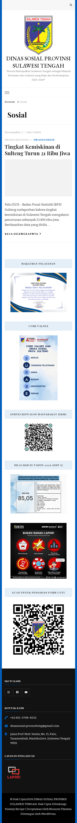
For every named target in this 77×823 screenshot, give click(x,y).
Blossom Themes (60, 809)
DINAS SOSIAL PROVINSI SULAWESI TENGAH (38, 62)
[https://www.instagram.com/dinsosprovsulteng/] (8, 692)
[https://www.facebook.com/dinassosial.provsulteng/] (17, 692)
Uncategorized (44, 140)
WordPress (48, 814)
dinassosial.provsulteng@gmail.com (34, 726)
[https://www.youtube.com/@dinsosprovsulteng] (26, 692)
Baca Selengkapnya (21, 233)
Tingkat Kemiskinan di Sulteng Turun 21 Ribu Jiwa (37, 150)
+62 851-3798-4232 (23, 717)
